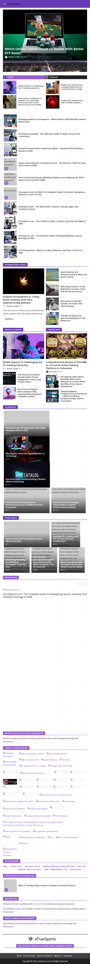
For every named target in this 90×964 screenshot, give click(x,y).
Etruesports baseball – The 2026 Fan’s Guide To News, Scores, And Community (10, 135)
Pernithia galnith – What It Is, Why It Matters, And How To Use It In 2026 (10, 251)
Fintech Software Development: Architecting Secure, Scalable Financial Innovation (24, 505)
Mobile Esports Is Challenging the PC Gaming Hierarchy (9, 87)
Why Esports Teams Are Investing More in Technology (25, 454)
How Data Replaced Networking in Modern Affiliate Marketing (26, 480)
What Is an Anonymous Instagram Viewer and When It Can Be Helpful (71, 564)
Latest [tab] (11, 77)
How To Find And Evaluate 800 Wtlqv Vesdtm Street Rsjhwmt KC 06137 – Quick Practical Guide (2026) (10, 179)
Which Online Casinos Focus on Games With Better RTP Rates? (45, 35)
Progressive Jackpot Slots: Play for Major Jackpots (52, 102)
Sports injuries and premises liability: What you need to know (52, 274)
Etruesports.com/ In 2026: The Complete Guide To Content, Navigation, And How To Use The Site (10, 193)
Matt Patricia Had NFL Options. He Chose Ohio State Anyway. (52, 304)
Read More (9, 319)
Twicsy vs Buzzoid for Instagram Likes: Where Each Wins (24, 540)
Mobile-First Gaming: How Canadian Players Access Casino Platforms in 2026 (52, 87)
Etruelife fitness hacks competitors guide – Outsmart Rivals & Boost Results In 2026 (10, 150)
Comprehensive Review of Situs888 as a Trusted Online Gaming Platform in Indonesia (66, 346)
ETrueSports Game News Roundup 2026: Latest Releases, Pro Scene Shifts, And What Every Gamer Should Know (52, 381)
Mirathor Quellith (14, 57)
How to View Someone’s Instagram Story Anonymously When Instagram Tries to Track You (43, 562)
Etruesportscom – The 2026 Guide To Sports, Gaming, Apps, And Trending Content (10, 208)
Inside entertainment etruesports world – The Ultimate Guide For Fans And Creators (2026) (10, 164)
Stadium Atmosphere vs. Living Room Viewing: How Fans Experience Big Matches (23, 281)
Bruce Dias (53, 371)
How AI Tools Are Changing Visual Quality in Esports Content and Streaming (65, 505)
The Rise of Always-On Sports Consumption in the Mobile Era (52, 318)
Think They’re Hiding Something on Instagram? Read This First (16, 563)
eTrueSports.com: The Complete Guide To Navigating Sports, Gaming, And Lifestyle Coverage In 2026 (45, 595)
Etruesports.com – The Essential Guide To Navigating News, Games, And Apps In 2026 (10, 237)
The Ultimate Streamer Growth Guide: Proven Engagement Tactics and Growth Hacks (9, 378)
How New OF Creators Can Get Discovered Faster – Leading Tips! (65, 539)
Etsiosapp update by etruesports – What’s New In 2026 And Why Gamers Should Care (10, 120)
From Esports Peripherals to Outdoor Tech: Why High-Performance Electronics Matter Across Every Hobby (9, 102)
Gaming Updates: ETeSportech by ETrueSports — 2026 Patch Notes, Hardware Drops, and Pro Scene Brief (52, 396)
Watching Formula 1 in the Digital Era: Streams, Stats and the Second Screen (52, 289)
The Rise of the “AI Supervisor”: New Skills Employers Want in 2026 (25, 429)
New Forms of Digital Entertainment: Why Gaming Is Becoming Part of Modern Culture (9, 393)
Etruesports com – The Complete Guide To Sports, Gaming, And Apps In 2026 (10, 222)
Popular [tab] (53, 77)
